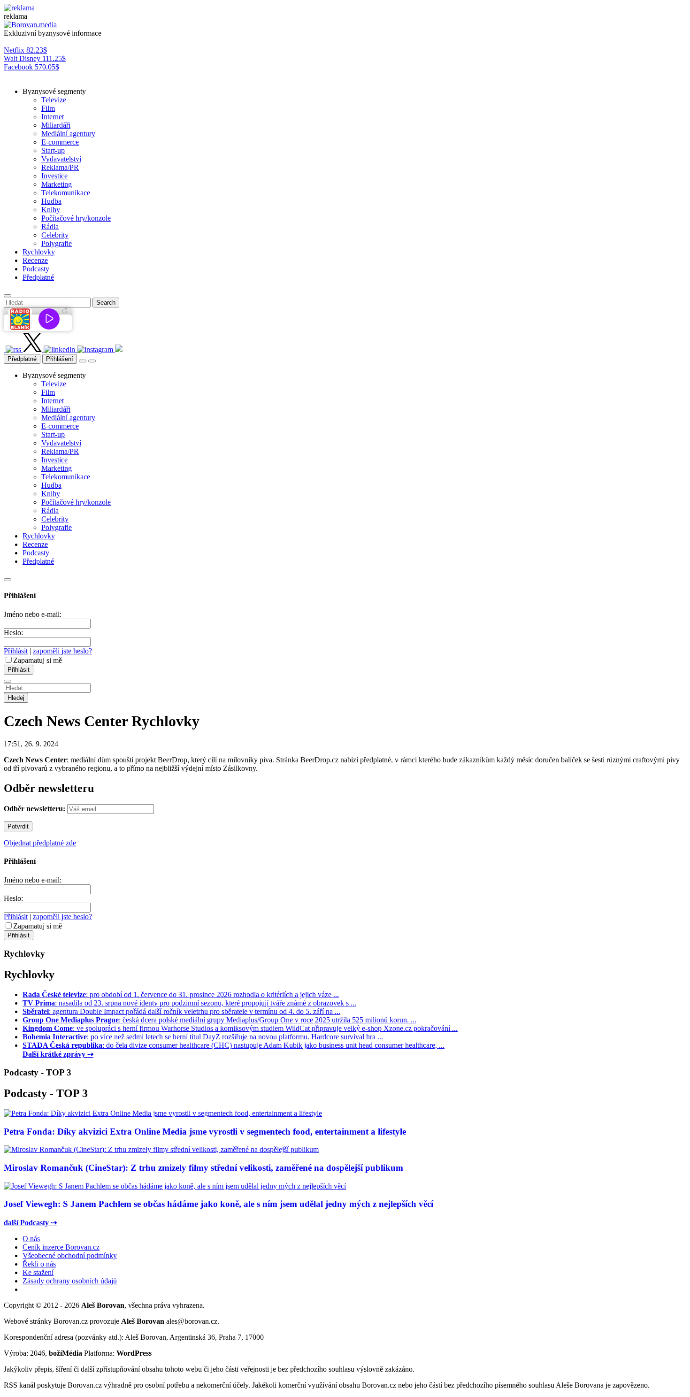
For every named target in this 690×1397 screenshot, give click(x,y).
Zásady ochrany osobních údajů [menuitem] (70, 1281)
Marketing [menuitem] (56, 184)
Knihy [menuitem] (50, 210)
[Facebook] (5, 349)
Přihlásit (16, 651)
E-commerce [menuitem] (60, 142)
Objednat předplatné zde (40, 843)
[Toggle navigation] (92, 361)
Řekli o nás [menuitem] (39, 1264)
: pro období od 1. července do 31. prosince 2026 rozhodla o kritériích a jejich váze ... (181, 994)
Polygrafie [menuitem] (56, 243)
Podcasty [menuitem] (36, 269)
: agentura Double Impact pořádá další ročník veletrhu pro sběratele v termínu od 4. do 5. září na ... (181, 1011)
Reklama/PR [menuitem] (60, 167)
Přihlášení (59, 358)
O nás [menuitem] (31, 1239)
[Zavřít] (7, 579)
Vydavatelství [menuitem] (61, 159)
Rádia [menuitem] (50, 226)
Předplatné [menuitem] (38, 277)
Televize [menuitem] (53, 100)
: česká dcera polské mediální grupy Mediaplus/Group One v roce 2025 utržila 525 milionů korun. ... (219, 1020)
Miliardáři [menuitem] (55, 125)
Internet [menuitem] (52, 117)
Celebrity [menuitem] (55, 235)
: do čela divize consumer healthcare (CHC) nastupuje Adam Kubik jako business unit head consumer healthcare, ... (234, 1045)
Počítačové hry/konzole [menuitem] (76, 218)
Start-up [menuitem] (53, 150)
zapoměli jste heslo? (62, 651)
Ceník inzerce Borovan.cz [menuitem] (61, 1247)
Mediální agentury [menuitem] (68, 134)
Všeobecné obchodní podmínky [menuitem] (70, 1255)
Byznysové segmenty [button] (54, 91)
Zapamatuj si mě (37, 660)
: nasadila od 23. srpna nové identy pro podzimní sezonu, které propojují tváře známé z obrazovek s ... (189, 1003)
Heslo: (13, 633)
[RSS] (14, 349)
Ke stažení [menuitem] (38, 1272)
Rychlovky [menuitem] (39, 252)
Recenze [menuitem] (35, 260)
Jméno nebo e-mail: (32, 614)
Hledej (16, 697)
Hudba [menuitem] (51, 201)
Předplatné (22, 358)
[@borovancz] (33, 349)
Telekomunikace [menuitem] (65, 193)
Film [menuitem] (48, 108)
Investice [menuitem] (54, 176)
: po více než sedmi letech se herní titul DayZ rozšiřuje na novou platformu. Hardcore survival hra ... (203, 1037)
